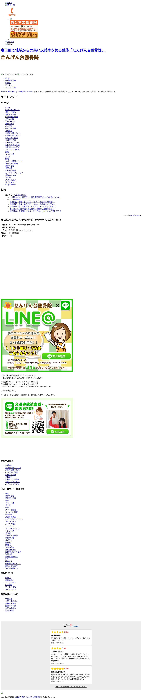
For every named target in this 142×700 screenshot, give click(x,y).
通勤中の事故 (10, 112)
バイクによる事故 (12, 149)
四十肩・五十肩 (11, 536)
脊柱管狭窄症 (10, 550)
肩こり (8, 156)
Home (7, 108)
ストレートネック (12, 529)
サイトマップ (10, 182)
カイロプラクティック (14, 173)
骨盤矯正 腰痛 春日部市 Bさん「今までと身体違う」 (32, 202)
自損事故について (12, 142)
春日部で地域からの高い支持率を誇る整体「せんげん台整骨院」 (53, 50)
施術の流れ (9, 124)
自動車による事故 (12, 147)
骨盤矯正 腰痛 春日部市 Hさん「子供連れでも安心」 (32, 204)
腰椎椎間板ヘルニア (13, 552)
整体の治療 (9, 166)
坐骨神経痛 (9, 538)
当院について (20, 195)
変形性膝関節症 (11, 568)
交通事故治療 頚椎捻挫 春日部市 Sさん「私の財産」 (32, 206)
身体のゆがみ (10, 175)
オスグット (9, 526)
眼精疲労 (8, 561)
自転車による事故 (12, 145)
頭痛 (7, 159)
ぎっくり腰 (9, 154)
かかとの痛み (10, 524)
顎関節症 (8, 554)
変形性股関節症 (11, 557)
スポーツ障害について (14, 161)
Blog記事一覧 (10, 184)
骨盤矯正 (8, 168)
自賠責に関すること (13, 133)
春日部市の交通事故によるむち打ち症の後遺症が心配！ (32, 209)
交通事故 (8, 131)
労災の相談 (9, 119)
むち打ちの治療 (11, 138)
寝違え (8, 543)
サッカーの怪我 (11, 163)
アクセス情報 (10, 587)
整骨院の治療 (10, 128)
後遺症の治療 (10, 140)
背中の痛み (9, 547)
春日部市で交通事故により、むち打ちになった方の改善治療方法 (35, 211)
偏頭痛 (8, 533)
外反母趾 (8, 540)
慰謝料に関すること (13, 135)
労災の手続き (10, 121)
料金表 (8, 177)
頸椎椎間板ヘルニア (13, 564)
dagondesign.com (135, 215)
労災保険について (12, 110)
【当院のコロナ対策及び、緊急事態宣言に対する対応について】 (35, 197)
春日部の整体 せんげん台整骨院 (27, 697)
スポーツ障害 (10, 510)
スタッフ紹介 (10, 180)
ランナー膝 (9, 531)
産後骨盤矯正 (10, 170)
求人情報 (8, 126)
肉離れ (8, 545)
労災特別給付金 (11, 117)
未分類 (18, 199)
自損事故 (8, 477)
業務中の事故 (10, 114)
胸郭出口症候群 (11, 566)
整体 (7, 493)
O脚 (6, 559)
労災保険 (8, 599)
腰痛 (7, 152)
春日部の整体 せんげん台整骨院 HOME (16, 92)
